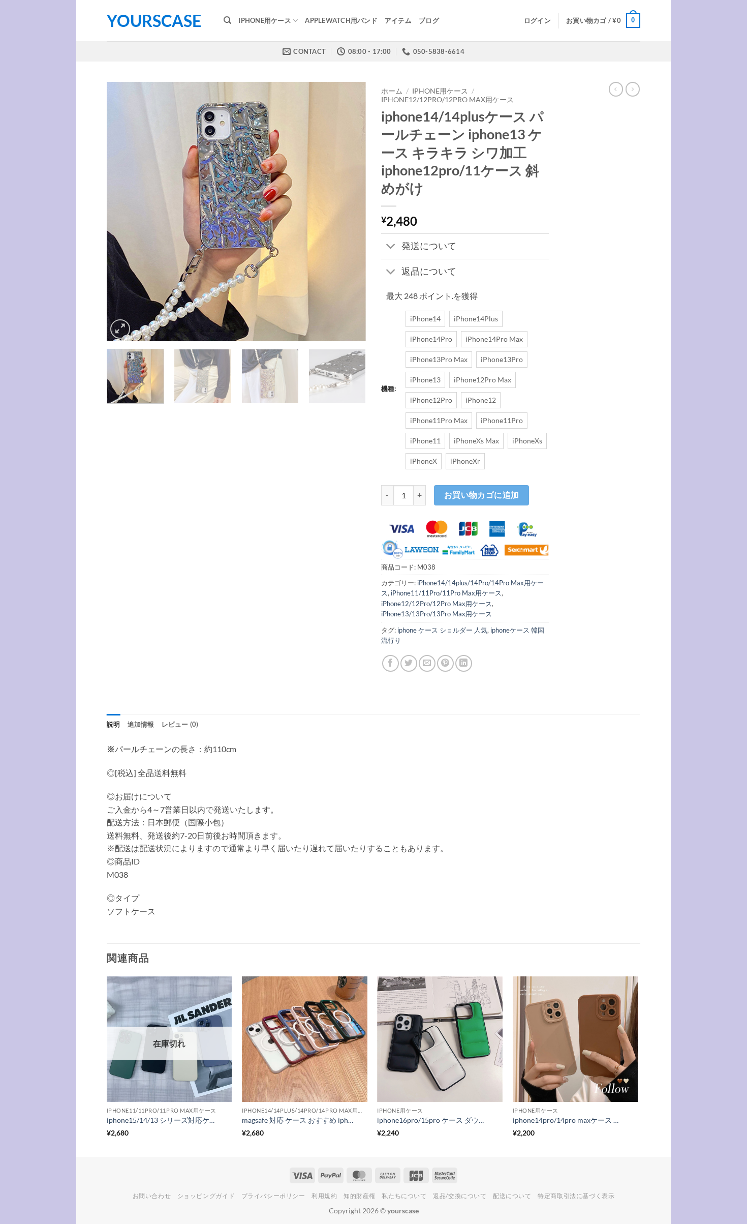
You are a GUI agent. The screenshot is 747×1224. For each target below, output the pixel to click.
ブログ (429, 20)
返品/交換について (460, 1196)
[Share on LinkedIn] (463, 663)
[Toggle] (391, 247)
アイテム (398, 20)
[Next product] (616, 89)
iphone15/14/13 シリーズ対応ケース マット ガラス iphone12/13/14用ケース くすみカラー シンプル (163, 1120)
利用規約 (324, 1196)
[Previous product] (633, 89)
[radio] (425, 318)
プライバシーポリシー (273, 1196)
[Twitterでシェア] (408, 663)
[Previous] (124, 211)
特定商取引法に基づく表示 (576, 1196)
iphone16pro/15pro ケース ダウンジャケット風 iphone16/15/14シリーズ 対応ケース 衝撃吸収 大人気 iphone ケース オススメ (433, 1120)
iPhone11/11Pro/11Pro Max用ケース (446, 593)
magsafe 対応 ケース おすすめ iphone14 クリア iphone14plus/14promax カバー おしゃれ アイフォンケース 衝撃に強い (298, 1120)
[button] (537, 20)
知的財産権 (360, 1196)
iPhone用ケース (264, 20)
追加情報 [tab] (141, 724)
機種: (388, 389)
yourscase (154, 21)
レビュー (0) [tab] (180, 724)
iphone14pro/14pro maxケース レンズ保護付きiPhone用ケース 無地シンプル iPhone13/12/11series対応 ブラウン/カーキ (569, 1120)
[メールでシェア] (427, 663)
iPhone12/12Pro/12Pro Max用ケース (447, 100)
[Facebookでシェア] (390, 663)
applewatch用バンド (341, 20)
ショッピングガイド (206, 1196)
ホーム (391, 91)
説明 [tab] (113, 724)
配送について (512, 1196)
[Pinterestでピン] (445, 663)
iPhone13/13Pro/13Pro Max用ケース (436, 614)
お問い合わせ (152, 1196)
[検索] (227, 20)
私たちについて (404, 1196)
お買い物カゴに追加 (481, 494)
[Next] (348, 211)
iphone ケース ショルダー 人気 (442, 630)
